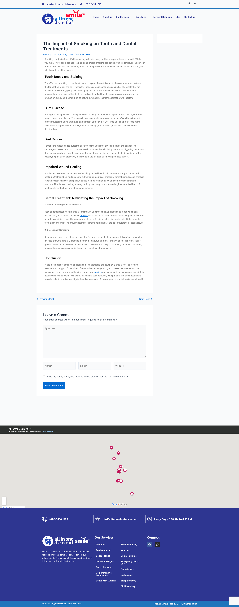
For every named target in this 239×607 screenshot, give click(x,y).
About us (107, 17)
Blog (178, 17)
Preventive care (104, 567)
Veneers (125, 550)
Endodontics (127, 575)
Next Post (145, 299)
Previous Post (45, 299)
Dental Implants (129, 556)
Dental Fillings (103, 556)
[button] (123, 17)
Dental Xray (101, 581)
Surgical (111, 581)
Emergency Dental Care (130, 562)
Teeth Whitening (129, 545)
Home (96, 17)
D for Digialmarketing (187, 603)
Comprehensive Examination (104, 574)
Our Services (122, 17)
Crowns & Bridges (105, 561)
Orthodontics (127, 569)
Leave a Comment (52, 54)
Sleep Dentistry (128, 581)
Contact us (189, 17)
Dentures (100, 545)
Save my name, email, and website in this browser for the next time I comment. (88, 376)
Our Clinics (141, 17)
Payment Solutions (162, 17)
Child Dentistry (128, 586)
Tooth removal (103, 550)
